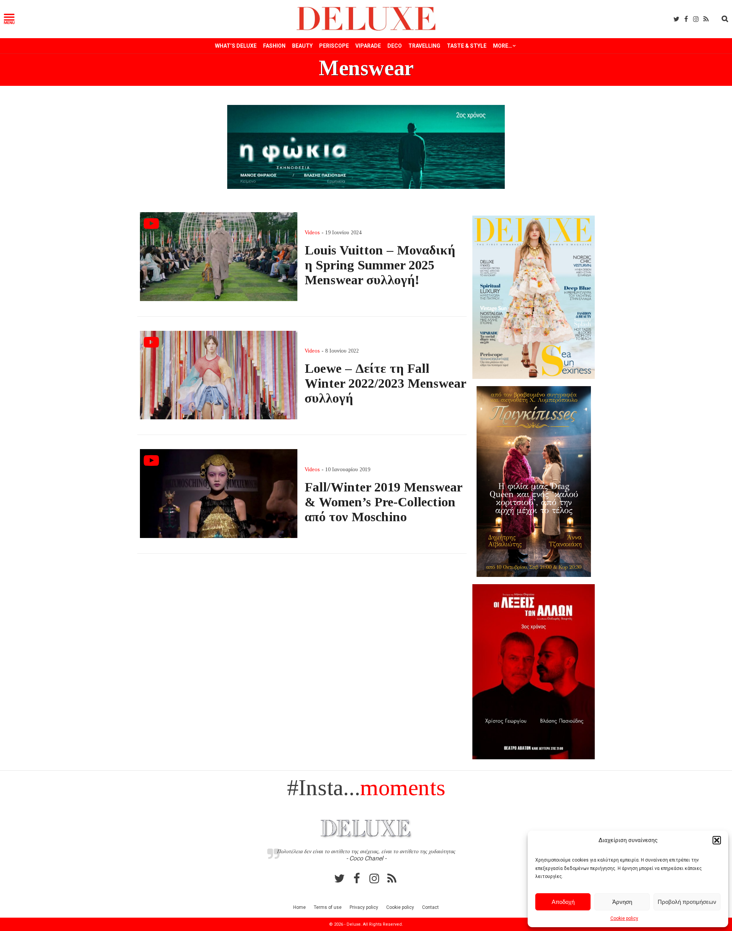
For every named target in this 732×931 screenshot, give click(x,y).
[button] (717, 840)
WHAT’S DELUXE (236, 46)
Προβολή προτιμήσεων (687, 902)
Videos (312, 232)
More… (502, 46)
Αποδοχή (563, 902)
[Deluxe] (366, 29)
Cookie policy (624, 918)
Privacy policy (364, 907)
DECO (394, 46)
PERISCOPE (334, 46)
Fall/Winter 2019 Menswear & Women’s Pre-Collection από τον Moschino (383, 502)
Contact (430, 907)
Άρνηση (622, 902)
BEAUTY (302, 46)
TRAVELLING (424, 46)
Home (299, 907)
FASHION (274, 46)
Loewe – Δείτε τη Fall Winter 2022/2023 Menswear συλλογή (385, 383)
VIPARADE (368, 46)
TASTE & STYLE (466, 46)
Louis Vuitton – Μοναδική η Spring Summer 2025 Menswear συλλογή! (380, 265)
